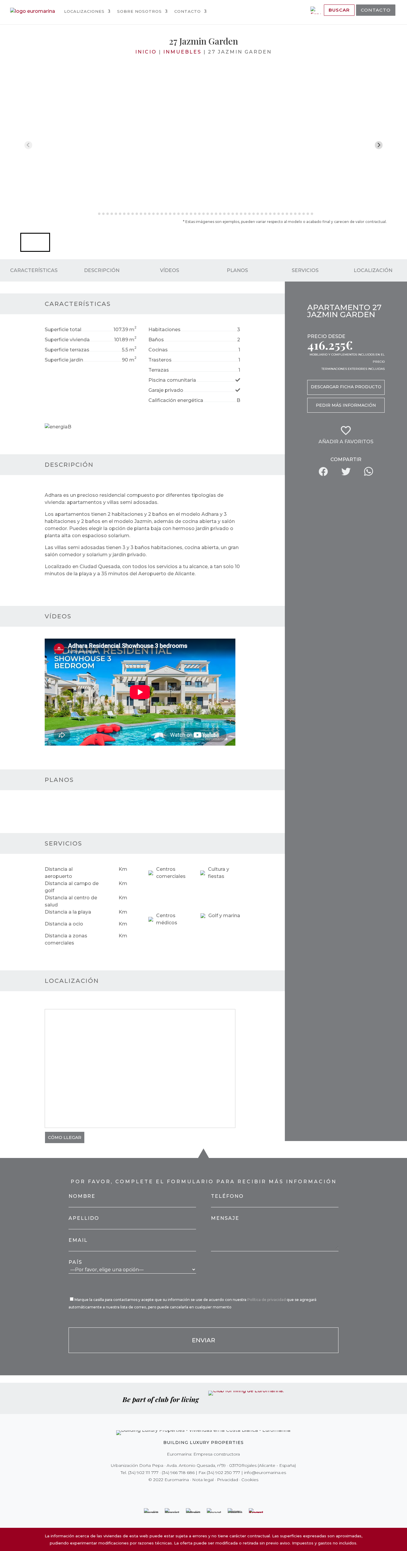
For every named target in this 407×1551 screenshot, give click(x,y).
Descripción (101, 270)
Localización (373, 270)
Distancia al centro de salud (71, 901)
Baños (156, 339)
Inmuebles (182, 52)
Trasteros (160, 360)
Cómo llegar (64, 1137)
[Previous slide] (28, 145)
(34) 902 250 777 (223, 1472)
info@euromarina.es (265, 1472)
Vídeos (169, 270)
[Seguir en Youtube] (216, 1492)
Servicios (305, 270)
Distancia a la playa (68, 912)
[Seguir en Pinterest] (208, 1492)
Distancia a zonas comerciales (66, 939)
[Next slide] (379, 145)
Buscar (339, 10)
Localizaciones (84, 11)
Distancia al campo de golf (72, 887)
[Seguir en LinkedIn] (224, 1492)
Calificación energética (175, 400)
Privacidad (227, 1479)
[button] (35, 242)
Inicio (146, 52)
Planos (237, 270)
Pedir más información (346, 405)
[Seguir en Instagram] (199, 1492)
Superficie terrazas (67, 350)
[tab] (95, 213)
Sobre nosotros (139, 11)
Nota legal (203, 1479)
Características (34, 270)
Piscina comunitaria (172, 380)
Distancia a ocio (64, 924)
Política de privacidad (267, 1299)
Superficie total (63, 329)
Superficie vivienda (67, 339)
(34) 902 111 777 (143, 1472)
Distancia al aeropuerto (59, 872)
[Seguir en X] (191, 1492)
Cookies (249, 1479)
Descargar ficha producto (346, 386)
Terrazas (158, 370)
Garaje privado (165, 390)
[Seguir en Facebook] (183, 1492)
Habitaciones (164, 329)
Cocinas (158, 350)
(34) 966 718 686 (178, 1472)
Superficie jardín (64, 360)
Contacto (187, 11)
